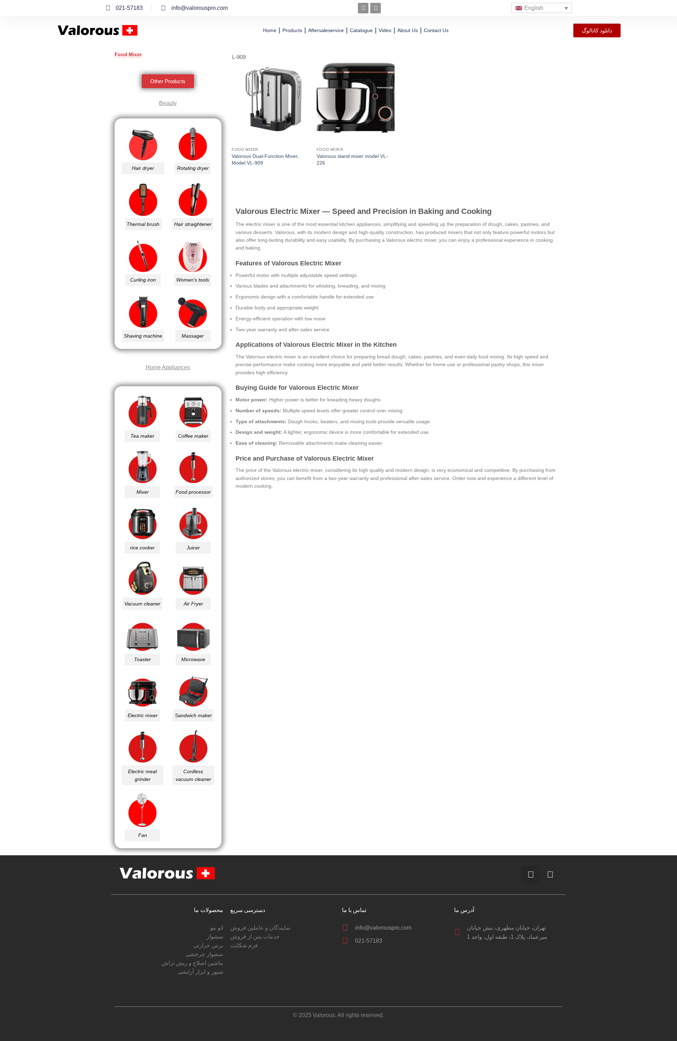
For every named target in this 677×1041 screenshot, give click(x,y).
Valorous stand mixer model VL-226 (352, 159)
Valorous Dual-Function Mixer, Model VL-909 (265, 159)
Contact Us (436, 30)
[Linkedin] (375, 8)
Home (269, 30)
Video (385, 30)
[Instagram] (363, 8)
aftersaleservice (326, 30)
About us (407, 30)
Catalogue (361, 30)
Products (292, 30)
